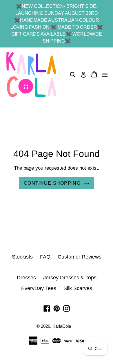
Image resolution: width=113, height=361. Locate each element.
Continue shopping (52, 183)
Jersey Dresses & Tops (69, 278)
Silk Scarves (77, 288)
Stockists (22, 257)
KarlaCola (61, 326)
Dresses (26, 278)
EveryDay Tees (38, 288)
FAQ (45, 257)
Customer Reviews (79, 257)
